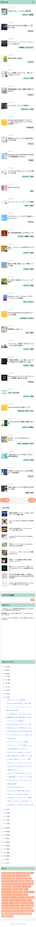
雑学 (3, 916)
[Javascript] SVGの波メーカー (19, 407)
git (20, 883)
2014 (5, 859)
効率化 (31, 427)
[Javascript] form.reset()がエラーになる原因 (20, 766)
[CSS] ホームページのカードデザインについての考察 (20, 297)
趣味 (27, 913)
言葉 (20, 913)
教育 (6, 911)
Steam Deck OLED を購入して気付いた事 (19, 703)
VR (32, 881)
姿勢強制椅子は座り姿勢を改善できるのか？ (19, 717)
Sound (7, 881)
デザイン (30, 301)
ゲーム (20, 889)
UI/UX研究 (27, 881)
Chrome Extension (20, 873)
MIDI (10, 878)
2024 (5, 673)
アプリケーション (26, 886)
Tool (32, 410)
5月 (6, 809)
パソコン (11, 902)
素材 (6, 913)
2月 (6, 820)
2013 (5, 863)
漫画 (29, 911)
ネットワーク (5, 902)
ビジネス (26, 269)
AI (5, 873)
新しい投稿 (4, 500)
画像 (3, 913)
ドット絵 (24, 900)
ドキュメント (18, 900)
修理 (3, 908)
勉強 (14, 908)
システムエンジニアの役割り (18, 105)
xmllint (9, 886)
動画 (18, 908)
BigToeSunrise (14, 187)
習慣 (13, 913)
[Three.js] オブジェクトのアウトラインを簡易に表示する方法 (21, 377)
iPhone (24, 883)
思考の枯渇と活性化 (15, 58)
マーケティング (5, 905)
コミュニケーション (6, 892)
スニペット (31, 892)
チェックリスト (5, 897)
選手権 (31, 14)
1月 (6, 823)
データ (32, 897)
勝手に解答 (22, 908)
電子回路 (7, 916)
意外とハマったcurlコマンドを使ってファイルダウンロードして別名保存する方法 (21, 568)
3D (2, 873)
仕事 (32, 905)
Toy (23, 881)
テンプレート (21, 897)
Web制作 (21, 47)
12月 (6, 676)
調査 (23, 913)
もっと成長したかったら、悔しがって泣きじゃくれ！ (20, 714)
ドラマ (29, 900)
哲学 (28, 908)
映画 (17, 911)
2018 (5, 845)
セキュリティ (19, 894)
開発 (30, 913)
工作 (3, 911)
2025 (5, 670)
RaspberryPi (19, 878)
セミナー (26, 894)
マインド (30, 62)
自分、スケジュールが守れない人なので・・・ (20, 752)
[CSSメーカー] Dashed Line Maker (18, 794)
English (4, 875)
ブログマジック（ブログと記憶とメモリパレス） (20, 745)
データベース (5, 900)
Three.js (31, 382)
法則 (22, 911)
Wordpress (10, 883)
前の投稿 (32, 500)
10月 (6, 683)
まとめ (13, 886)
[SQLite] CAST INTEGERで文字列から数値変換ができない (21, 155)
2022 (5, 831)
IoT (28, 875)
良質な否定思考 (13, 393)
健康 (6, 908)
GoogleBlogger (10, 875)
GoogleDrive (19, 875)
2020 (5, 838)
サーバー (14, 892)
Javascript (30, 127)
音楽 (12, 916)
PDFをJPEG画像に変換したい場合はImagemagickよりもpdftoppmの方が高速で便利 (21, 576)
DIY (27, 332)
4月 (6, 813)
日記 (32, 109)
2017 (5, 849)
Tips (16, 881)
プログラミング (24, 902)
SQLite (31, 160)
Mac (13, 878)
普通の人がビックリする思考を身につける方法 (20, 728)
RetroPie (25, 878)
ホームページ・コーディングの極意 (21, 202)
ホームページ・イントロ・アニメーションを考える (20, 707)
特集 (33, 911)
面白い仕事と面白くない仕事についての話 (20, 756)
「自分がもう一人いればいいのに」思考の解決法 (20, 797)
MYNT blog (4, 2)
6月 (6, 697)
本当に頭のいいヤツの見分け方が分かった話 (20, 804)
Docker (31, 873)
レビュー (25, 14)
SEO (30, 878)
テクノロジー (29, 47)
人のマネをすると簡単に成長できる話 (18, 790)
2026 (5, 666)
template (4, 886)
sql (32, 883)
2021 (5, 835)
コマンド (26, 889)
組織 (10, 913)
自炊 (17, 913)
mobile (28, 883)
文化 (10, 911)
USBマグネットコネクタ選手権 (19, 11)
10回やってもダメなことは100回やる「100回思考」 (20, 801)
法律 (26, 911)
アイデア (19, 886)
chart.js (16, 883)
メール (17, 905)
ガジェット (15, 889)
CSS (26, 205)
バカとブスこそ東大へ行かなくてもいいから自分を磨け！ (21, 344)
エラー (3, 889)
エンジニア (25, 176)
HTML (31, 205)
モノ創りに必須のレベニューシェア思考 (19, 759)
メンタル (12, 905)
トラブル (30, 318)
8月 (6, 690)
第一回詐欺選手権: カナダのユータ (20, 233)
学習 (32, 78)
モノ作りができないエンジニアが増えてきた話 (20, 735)
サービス (20, 892)
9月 (6, 686)
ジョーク (20, 236)
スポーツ (4, 894)
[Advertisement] (18, 640)
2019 (5, 842)
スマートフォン (11, 894)
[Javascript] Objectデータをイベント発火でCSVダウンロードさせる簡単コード (20, 122)
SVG (27, 410)
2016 (5, 852)
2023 (5, 828)
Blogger (23, 923)
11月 (6, 679)
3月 (6, 816)
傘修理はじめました (15, 329)
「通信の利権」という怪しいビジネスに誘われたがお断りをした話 (21, 361)
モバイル (22, 905)
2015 (5, 856)
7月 (6, 693)
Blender (9, 873)
